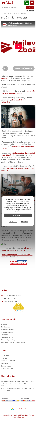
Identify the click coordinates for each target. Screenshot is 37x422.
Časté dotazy (5, 327)
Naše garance (5, 363)
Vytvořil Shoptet (20, 409)
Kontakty (4, 324)
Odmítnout (24, 222)
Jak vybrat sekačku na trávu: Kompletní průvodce (18, 381)
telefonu (27, 248)
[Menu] (32, 3)
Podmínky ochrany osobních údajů (13, 342)
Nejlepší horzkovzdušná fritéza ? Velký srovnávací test (18, 385)
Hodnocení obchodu (8, 330)
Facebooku (11, 250)
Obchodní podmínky (8, 340)
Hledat (30, 7)
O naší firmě (5, 355)
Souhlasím (18, 215)
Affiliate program (7, 368)
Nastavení (13, 222)
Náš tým (4, 358)
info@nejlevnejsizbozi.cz (12, 295)
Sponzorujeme (6, 366)
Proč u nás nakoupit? (8, 361)
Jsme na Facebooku (10, 301)
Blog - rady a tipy (7, 337)
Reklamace (4, 335)
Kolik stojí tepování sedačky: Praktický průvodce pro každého (17, 389)
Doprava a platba (7, 332)
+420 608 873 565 (10, 298)
